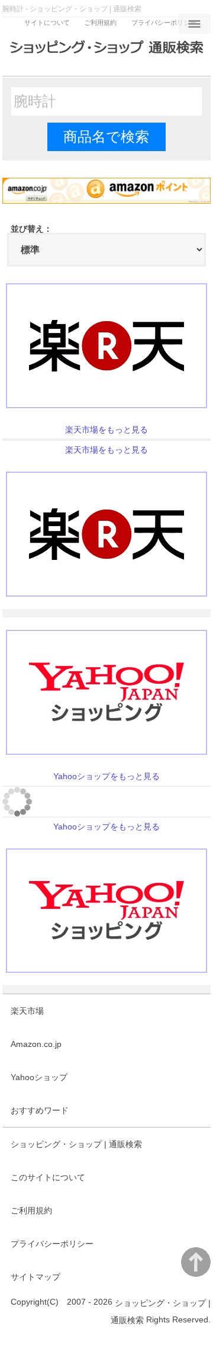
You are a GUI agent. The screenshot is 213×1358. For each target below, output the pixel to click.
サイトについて (47, 22)
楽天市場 (27, 1011)
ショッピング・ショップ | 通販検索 (76, 1144)
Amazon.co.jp (36, 1044)
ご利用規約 (100, 22)
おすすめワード (40, 1110)
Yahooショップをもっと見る (106, 776)
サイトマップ (35, 1277)
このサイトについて (48, 1177)
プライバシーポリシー (163, 22)
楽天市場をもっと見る (106, 429)
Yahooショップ (39, 1077)
